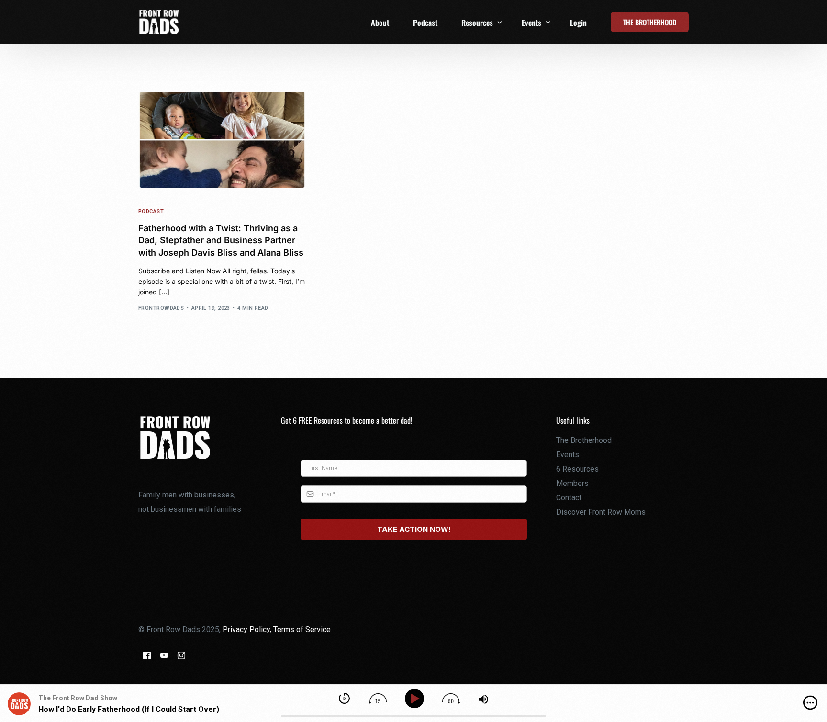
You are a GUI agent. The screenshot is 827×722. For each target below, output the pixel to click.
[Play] (416, 699)
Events (567, 454)
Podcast (151, 211)
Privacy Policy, (248, 629)
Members (572, 483)
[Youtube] (164, 655)
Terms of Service (302, 629)
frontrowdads (161, 308)
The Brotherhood (584, 440)
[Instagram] (181, 655)
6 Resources (577, 469)
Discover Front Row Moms (601, 512)
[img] (810, 703)
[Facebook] (147, 655)
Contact (568, 497)
